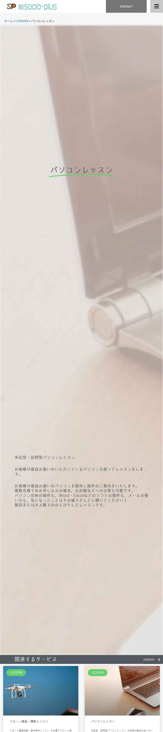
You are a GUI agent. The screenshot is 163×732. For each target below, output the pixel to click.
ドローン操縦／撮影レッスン (29, 721)
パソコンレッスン (103, 721)
